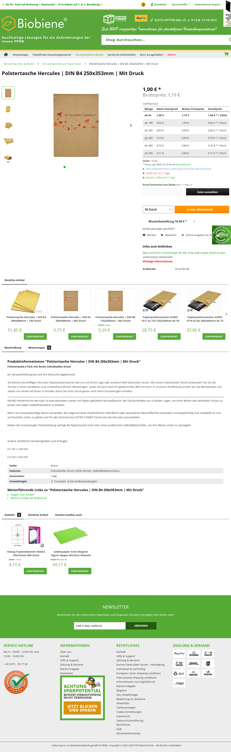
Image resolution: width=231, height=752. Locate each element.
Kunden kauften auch (68, 515)
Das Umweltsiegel (127, 694)
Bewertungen (39, 347)
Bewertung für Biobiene (130, 699)
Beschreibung (13, 347)
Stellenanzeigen (126, 707)
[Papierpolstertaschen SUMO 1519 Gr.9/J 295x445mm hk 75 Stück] (204, 301)
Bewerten (170, 235)
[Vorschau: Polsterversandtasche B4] (8, 109)
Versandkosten (183, 164)
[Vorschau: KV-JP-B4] (8, 141)
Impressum (123, 716)
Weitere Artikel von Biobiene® (28, 498)
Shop (191, 252)
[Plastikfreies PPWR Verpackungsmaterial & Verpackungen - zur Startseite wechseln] (40, 23)
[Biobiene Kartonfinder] (114, 19)
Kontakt (64, 656)
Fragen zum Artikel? (22, 494)
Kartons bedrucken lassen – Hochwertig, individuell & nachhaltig (140, 667)
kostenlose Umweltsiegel (163, 252)
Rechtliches (123, 724)
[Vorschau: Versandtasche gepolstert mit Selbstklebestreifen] (8, 158)
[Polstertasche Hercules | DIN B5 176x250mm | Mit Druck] (115, 301)
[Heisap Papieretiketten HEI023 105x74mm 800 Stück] (26, 535)
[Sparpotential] (82, 698)
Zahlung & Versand (71, 664)
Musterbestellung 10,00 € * (168, 221)
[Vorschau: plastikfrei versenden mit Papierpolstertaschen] (8, 125)
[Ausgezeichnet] (31, 682)
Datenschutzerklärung (129, 720)
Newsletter (66, 673)
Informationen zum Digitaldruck (135, 681)
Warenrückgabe (69, 669)
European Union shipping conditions (138, 673)
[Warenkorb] (228, 54)
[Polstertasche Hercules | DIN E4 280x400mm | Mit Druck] (70, 301)
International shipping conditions (136, 677)
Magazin (121, 690)
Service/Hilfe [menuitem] (179, 4)
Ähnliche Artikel (15, 280)
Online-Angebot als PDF (199, 235)
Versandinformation (128, 733)
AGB (118, 729)
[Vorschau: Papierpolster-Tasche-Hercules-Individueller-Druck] (8, 93)
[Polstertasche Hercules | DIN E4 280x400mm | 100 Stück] (26, 301)
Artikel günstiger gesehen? (159, 228)
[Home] (6, 54)
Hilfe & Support (69, 660)
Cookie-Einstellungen (129, 712)
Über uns (65, 651)
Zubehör (12, 515)
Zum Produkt (35, 336)
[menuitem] (215, 54)
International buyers (207, 4)
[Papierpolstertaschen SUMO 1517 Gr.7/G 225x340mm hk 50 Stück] (160, 301)
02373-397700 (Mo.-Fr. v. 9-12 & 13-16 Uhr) (185, 20)
